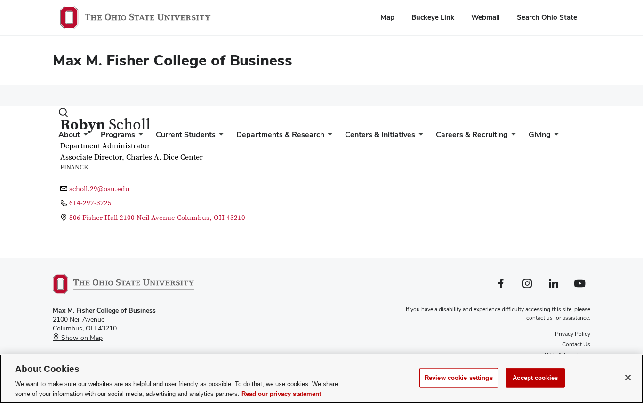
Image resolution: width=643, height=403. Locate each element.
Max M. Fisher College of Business (172, 60)
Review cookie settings (459, 377)
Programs (118, 134)
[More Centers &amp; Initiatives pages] (419, 137)
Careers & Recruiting (472, 134)
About (69, 134)
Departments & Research (280, 134)
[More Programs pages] (139, 137)
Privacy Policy (572, 334)
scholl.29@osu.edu (99, 189)
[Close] (628, 377)
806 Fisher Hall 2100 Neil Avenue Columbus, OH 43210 (157, 217)
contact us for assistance (557, 318)
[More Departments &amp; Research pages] (328, 137)
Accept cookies (535, 377)
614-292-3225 (90, 203)
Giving (540, 134)
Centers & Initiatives (380, 134)
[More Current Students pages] (219, 137)
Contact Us (576, 344)
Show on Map (81, 337)
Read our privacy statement (281, 393)
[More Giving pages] (554, 137)
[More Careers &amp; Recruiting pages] (511, 137)
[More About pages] (84, 137)
